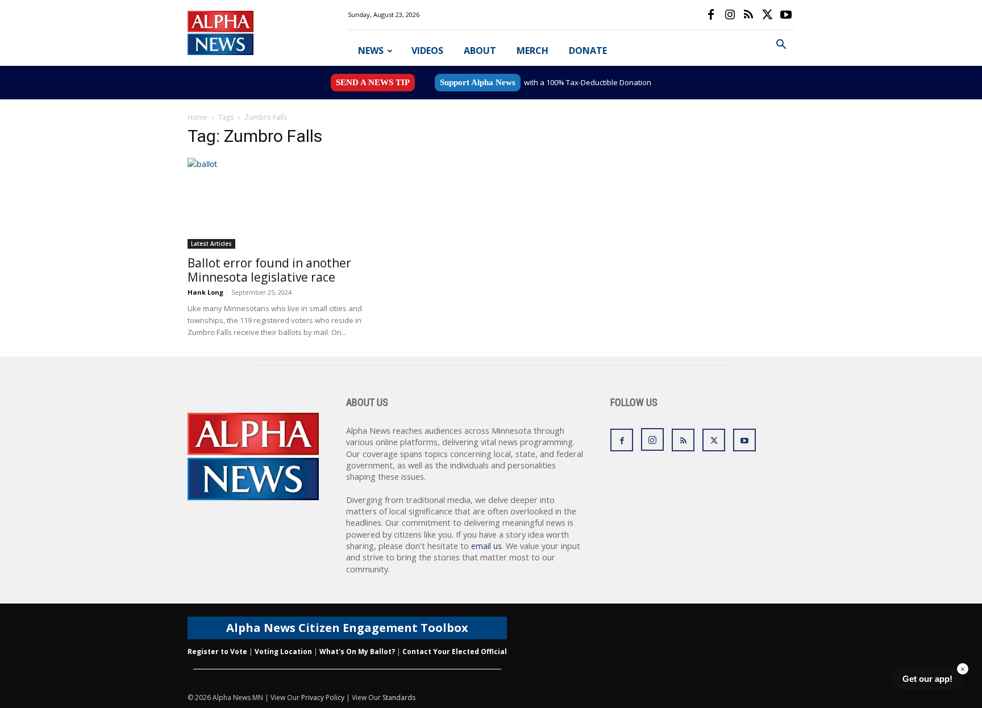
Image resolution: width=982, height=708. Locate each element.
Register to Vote (217, 651)
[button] (780, 45)
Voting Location (283, 651)
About (480, 50)
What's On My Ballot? (357, 651)
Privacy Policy (322, 697)
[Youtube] (785, 15)
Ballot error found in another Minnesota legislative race (269, 270)
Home (197, 117)
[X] (767, 15)
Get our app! (927, 679)
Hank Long (205, 292)
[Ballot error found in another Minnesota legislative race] (280, 203)
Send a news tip (373, 82)
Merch (532, 50)
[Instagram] (729, 15)
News (371, 50)
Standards (398, 697)
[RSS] (748, 15)
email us (486, 546)
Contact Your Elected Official (454, 651)
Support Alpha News (477, 82)
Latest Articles (211, 244)
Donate (588, 50)
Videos (427, 50)
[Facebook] (710, 15)
